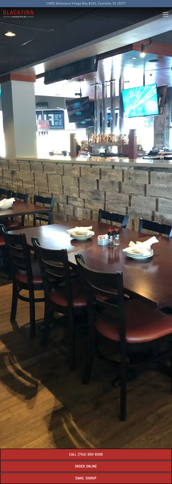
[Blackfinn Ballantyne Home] (19, 13)
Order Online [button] (86, 466)
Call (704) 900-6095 (86, 454)
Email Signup (86, 478)
